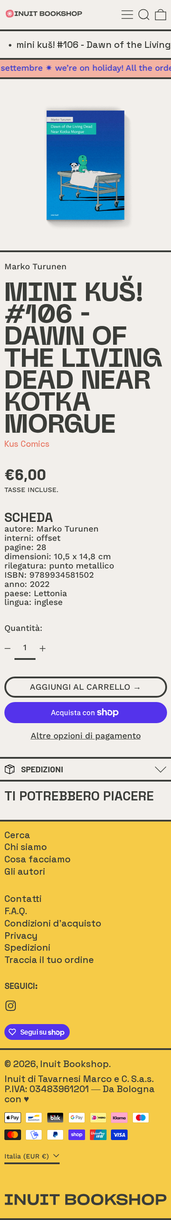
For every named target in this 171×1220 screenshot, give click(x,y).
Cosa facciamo (37, 859)
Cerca (17, 835)
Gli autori (24, 871)
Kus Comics (27, 443)
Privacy (21, 935)
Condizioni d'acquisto (52, 923)
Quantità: (23, 628)
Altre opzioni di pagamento (86, 736)
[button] (144, 14)
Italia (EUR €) (27, 1157)
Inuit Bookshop (74, 1064)
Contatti (23, 899)
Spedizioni (27, 947)
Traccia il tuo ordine (49, 960)
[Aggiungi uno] (43, 648)
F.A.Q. (15, 911)
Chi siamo (25, 847)
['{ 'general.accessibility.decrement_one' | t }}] (7, 648)
